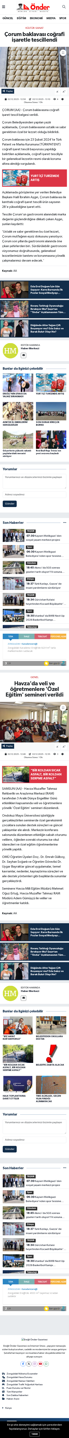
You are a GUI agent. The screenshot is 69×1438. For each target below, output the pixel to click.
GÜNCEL (7, 18)
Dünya (30, 579)
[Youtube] (40, 1364)
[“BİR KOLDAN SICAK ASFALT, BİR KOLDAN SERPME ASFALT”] (18, 1053)
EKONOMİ (36, 18)
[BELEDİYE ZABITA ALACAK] (51, 1053)
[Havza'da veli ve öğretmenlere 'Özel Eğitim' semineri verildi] (34, 722)
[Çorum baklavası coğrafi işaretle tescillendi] (34, 67)
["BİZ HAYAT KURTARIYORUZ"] (18, 1025)
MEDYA (50, 18)
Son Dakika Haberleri (17, 1395)
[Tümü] (64, 522)
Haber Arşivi (13, 1399)
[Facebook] (23, 1364)
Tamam (34, 1434)
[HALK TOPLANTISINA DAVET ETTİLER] (18, 1084)
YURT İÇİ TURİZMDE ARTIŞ (50, 394)
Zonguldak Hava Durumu (19, 1377)
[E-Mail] (23, 355)
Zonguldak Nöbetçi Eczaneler (22, 1374)
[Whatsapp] (46, 1364)
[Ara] (64, 7)
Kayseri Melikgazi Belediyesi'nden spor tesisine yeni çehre (43, 554)
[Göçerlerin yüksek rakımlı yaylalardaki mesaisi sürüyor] (18, 439)
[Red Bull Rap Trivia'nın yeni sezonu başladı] (51, 439)
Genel (34, 677)
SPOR (62, 18)
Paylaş (9, 91)
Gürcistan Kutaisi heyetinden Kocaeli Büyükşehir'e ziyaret (45, 602)
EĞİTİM (21, 18)
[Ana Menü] (3, 7)
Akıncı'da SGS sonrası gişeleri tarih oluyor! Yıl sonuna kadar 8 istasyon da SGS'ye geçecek (44, 570)
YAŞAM (30, 531)
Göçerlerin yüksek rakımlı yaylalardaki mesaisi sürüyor (17, 453)
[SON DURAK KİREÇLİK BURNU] (51, 411)
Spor (29, 547)
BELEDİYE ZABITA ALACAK (50, 1065)
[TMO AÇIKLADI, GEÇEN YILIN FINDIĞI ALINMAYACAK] (51, 1084)
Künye (8, 1408)
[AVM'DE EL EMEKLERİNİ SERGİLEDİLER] (18, 411)
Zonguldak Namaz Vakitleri (20, 1381)
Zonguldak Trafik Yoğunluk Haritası (25, 1384)
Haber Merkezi (30, 348)
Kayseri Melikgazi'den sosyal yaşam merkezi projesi (43, 537)
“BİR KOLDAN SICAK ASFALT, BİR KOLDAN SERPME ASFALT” (14, 1068)
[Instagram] (34, 1364)
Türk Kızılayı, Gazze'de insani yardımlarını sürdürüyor (44, 585)
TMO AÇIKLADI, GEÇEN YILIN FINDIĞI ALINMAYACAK (48, 1099)
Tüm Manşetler (14, 1392)
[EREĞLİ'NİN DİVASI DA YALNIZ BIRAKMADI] (18, 382)
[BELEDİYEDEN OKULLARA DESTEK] (51, 1025)
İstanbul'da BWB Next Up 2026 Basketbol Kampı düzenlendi (45, 618)
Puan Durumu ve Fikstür (19, 1388)
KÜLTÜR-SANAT (35, 28)
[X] (28, 1364)
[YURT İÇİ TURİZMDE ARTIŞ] (51, 382)
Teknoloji (32, 627)
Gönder (9, 503)
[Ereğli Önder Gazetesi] (33, 7)
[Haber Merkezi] (10, 350)
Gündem (31, 563)
